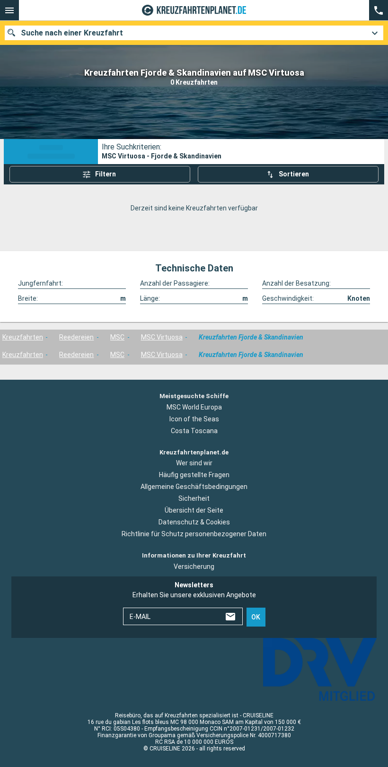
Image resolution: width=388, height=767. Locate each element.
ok (255, 617)
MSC (117, 337)
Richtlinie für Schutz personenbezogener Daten (194, 534)
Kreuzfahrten (22, 337)
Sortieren (294, 174)
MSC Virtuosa (162, 337)
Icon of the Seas (194, 419)
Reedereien (76, 337)
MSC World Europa (194, 407)
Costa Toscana (194, 431)
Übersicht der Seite (194, 510)
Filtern (105, 174)
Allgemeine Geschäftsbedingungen (194, 486)
